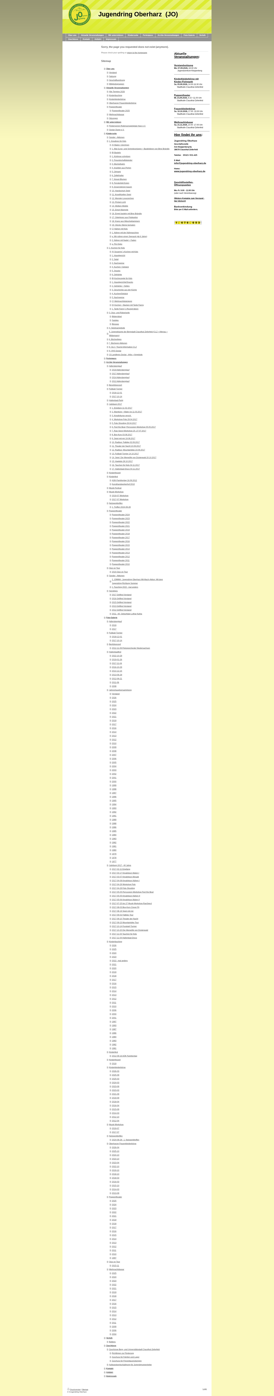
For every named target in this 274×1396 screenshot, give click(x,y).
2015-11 (115, 1265)
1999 (114, 785)
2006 (114, 759)
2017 (114, 629)
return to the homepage (137, 53)
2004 (114, 766)
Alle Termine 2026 (117, 92)
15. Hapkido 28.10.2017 (122, 461)
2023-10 (115, 1159)
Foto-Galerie (111, 618)
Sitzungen (113, 118)
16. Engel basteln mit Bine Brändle (127, 213)
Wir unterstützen (113, 122)
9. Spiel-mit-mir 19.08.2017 (123, 438)
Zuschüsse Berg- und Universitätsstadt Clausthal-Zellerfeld (134, 1349)
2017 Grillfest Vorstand (121, 595)
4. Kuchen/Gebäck (120, 294)
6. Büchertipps (115, 339)
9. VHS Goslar (115, 351)
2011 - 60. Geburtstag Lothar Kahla (127, 614)
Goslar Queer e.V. (116, 130)
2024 (114, 705)
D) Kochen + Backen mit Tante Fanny (128, 305)
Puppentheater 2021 (121, 526)
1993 (114, 808)
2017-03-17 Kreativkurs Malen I (125, 873)
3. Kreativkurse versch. (121, 416)
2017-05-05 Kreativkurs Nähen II (126, 896)
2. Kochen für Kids (117, 248)
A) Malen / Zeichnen (120, 145)
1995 (114, 800)
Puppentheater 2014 (121, 549)
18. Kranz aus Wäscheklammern (126, 221)
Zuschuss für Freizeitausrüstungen (127, 1361)
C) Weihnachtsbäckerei (122, 301)
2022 (114, 713)
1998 (114, 789)
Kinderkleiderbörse (117, 99)
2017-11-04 (117, 663)
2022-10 (115, 1166)
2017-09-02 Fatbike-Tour (122, 915)
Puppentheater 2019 (121, 530)
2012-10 (115, 1117)
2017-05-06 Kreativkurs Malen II (126, 900)
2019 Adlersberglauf (120, 370)
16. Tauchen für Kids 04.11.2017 (126, 465)
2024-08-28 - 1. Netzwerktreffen (125, 1140)
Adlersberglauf (115, 366)
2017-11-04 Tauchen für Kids (124, 934)
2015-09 (115, 1109)
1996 (114, 797)
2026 (114, 698)
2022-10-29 (117, 656)
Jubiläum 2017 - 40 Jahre (120, 865)
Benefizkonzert (115, 385)
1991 (114, 816)
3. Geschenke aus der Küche (124, 290)
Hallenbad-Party (116, 400)
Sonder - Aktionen (116, 137)
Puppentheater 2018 (121, 534)
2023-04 (115, 1163)
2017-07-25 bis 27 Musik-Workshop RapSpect (132, 903)
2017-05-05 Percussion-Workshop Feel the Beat (132, 892)
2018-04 (115, 1102)
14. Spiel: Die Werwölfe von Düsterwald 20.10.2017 (134, 457)
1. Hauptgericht (118, 255)
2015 (114, 987)
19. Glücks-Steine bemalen (123, 225)
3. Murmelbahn (118, 164)
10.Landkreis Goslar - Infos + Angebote (126, 355)
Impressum (111, 1376)
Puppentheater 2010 (121, 564)
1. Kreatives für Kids (117, 141)
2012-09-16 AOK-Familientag (124, 1056)
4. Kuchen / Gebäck (120, 267)
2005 (114, 762)
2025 (114, 701)
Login (205, 1389)
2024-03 (115, 1083)
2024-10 (115, 1155)
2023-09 (115, 1086)
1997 (114, 793)
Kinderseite (111, 133)
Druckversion (75, 1389)
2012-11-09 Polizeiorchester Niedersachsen (131, 648)
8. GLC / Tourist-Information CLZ (123, 347)
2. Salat (115, 259)
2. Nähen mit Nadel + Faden (124, 240)
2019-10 (115, 1170)
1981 (114, 846)
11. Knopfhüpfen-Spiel (121, 194)
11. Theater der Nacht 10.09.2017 (126, 446)
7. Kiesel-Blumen (119, 179)
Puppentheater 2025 (121, 111)
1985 (114, 831)
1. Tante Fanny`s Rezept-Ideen (125, 309)
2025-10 (115, 1151)
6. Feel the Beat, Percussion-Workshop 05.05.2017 (134, 427)
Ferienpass (111, 358)
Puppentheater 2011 (121, 560)
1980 (114, 850)
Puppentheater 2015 (121, 545)
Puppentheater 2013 (121, 553)
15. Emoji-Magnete (120, 210)
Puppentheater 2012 (121, 557)
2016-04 (115, 1105)
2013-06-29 (117, 675)
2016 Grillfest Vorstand (121, 598)
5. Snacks (116, 271)
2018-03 (115, 1178)
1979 (114, 854)
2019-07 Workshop (120, 496)
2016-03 (115, 1182)
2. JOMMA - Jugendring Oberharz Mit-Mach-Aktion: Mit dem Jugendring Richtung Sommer (137, 581)
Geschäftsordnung (117, 80)
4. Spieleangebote (117, 328)
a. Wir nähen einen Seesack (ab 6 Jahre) (129, 236)
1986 (114, 827)
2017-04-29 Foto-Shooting (123, 888)
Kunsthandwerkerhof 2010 (123, 484)
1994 (114, 804)
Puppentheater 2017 (121, 537)
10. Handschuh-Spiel (121, 191)
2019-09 (115, 1098)
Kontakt (109, 1368)
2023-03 (115, 1090)
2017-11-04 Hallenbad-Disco (124, 938)
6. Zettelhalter (118, 175)
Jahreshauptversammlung (120, 690)
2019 (114, 625)
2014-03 (115, 1113)
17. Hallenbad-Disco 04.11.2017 (126, 469)
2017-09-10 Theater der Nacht (125, 919)
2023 (114, 709)
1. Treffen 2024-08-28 (121, 507)
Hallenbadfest (115, 652)
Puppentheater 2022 (121, 522)
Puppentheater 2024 (121, 515)
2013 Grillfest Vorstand (121, 606)
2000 (114, 781)
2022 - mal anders (120, 961)
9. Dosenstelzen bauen (122, 187)
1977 (114, 861)
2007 (114, 755)
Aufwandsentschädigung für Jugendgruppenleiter (130, 1365)
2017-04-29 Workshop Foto (124, 884)
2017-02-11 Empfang (121, 869)
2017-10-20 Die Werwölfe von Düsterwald (130, 930)
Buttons (112, 1342)
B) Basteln (116, 153)
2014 (114, 732)
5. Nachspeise (118, 297)
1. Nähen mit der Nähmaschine (125, 233)
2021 (114, 717)
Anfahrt (109, 1372)
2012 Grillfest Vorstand (121, 610)
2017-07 (115, 1132)
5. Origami (116, 172)
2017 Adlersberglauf (120, 374)
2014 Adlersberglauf (120, 377)
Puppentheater (115, 107)
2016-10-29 (117, 667)
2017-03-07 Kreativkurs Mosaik (125, 877)
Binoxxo (115, 324)
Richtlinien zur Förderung (123, 1353)
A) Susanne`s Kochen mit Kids (125, 252)
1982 (114, 842)
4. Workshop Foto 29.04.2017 (124, 419)
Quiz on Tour (114, 568)
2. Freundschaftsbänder (122, 160)
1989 (114, 820)
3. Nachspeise (118, 263)
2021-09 (115, 1094)
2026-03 (115, 1071)
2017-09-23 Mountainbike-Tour (125, 922)
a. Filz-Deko (117, 244)
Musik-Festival (115, 488)
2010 (114, 743)
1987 (114, 1029)
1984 (114, 835)
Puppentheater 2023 (121, 518)
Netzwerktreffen (116, 503)
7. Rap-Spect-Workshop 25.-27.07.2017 (129, 431)
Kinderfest (113, 476)
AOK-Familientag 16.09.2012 (124, 480)
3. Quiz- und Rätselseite (119, 313)
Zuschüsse (111, 1346)
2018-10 (115, 1174)
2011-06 (115, 682)
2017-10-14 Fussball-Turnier (124, 926)
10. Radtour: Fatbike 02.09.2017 (126, 442)
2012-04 (115, 1121)
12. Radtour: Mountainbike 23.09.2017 (128, 450)
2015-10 (115, 1185)
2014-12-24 (117, 671)
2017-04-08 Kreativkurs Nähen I (126, 881)
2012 (114, 739)
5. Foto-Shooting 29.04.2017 (124, 423)
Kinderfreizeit (115, 473)
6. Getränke (117, 274)
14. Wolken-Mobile (120, 206)
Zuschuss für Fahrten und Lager (125, 1357)
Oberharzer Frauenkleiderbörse (122, 103)
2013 (114, 736)
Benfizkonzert (115, 644)
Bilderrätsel (117, 316)
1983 (114, 839)
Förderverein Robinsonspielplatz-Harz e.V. (127, 126)
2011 (114, 1002)
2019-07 (115, 1128)
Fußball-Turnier (115, 389)
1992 (114, 812)
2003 (114, 770)
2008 (114, 686)
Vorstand (113, 72)
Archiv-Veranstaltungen (117, 362)
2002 (114, 774)
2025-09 (115, 1075)
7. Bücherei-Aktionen (118, 343)
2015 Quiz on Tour (120, 572)
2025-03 (115, 1079)
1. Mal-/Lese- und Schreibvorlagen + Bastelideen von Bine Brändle (141, 149)
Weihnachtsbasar (116, 114)
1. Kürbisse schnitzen (121, 156)
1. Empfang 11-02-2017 (122, 408)
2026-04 (115, 1147)
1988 (114, 823)
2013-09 (115, 1193)
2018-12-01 (117, 393)
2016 (114, 728)
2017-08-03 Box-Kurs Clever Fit (125, 907)
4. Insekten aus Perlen (121, 168)
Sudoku (115, 320)
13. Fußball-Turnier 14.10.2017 (125, 454)
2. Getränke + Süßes (121, 286)
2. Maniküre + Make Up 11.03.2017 (127, 412)
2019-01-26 (117, 659)
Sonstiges (113, 591)
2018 (114, 976)
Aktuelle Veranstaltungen (117, 88)
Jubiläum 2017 (115, 404)
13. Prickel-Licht (119, 202)
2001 (114, 778)
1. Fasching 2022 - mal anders (125, 587)
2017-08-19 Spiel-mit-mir (123, 911)
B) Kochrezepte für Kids (122, 278)
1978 (114, 858)
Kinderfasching (115, 95)
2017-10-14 (117, 396)
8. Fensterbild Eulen (120, 183)
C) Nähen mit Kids (120, 229)
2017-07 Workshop (120, 499)
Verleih (109, 1338)
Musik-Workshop (116, 492)
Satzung (112, 76)
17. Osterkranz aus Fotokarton (125, 217)
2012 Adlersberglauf (120, 381)
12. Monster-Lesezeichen (123, 198)
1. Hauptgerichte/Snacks (122, 282)
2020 (114, 968)
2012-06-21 (117, 679)
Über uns (110, 69)
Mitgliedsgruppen (116, 84)
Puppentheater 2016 (121, 541)
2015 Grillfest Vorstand (121, 602)
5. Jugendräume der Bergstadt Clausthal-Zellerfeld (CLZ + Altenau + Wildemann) (138, 334)
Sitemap (85, 1389)
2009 (114, 747)
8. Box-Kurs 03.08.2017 (122, 435)
